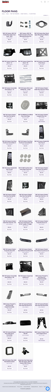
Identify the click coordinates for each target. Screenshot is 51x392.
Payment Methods (27, 386)
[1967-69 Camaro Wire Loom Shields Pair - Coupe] (25, 78)
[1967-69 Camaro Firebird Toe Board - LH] (9, 52)
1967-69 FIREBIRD (14, 13)
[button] (5, 2)
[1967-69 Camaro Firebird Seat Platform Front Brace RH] (25, 240)
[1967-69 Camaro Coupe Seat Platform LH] (25, 266)
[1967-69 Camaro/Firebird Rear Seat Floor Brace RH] (41, 294)
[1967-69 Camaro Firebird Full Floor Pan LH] (41, 132)
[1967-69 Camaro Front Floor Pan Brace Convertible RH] (25, 132)
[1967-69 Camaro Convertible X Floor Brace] (41, 52)
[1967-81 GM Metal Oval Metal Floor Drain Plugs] (25, 105)
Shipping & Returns (34, 386)
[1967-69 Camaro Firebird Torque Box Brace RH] (9, 240)
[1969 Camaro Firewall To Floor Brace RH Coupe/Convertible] (9, 294)
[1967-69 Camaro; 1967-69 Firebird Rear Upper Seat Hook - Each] (9, 24)
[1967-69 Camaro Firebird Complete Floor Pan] (41, 105)
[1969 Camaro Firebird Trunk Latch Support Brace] (41, 322)
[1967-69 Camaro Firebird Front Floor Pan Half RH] (9, 185)
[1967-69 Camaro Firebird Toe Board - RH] (25, 52)
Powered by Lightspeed (25, 388)
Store (7, 13)
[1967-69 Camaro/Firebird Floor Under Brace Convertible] (9, 322)
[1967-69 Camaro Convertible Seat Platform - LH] (9, 78)
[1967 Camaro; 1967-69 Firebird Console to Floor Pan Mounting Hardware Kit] (25, 24)
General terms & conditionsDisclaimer (9, 386)
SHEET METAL (24, 13)
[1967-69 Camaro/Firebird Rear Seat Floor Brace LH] (25, 294)
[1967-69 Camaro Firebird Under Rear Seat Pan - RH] (9, 212)
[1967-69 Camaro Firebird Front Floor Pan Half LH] (41, 158)
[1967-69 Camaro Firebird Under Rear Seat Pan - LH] (41, 185)
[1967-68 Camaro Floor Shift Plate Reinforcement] (9, 351)
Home (3, 13)
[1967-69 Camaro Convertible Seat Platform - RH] (9, 266)
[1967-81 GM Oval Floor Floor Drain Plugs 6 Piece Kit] (25, 158)
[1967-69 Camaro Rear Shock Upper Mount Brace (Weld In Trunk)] (41, 24)
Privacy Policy (19, 386)
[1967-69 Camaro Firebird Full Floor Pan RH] (9, 158)
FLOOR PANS (32, 13)
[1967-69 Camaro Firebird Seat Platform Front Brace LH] (41, 240)
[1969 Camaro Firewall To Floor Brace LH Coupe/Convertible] (41, 266)
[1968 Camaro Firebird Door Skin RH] (25, 322)
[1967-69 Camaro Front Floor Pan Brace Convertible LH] (9, 132)
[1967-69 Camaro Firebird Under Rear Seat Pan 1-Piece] (41, 78)
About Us (40, 386)
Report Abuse (46, 386)
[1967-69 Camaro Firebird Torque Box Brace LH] (41, 212)
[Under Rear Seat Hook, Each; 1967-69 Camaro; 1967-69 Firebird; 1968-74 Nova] (25, 351)
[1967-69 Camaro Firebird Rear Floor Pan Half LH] (9, 105)
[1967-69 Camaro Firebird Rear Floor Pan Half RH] (25, 185)
